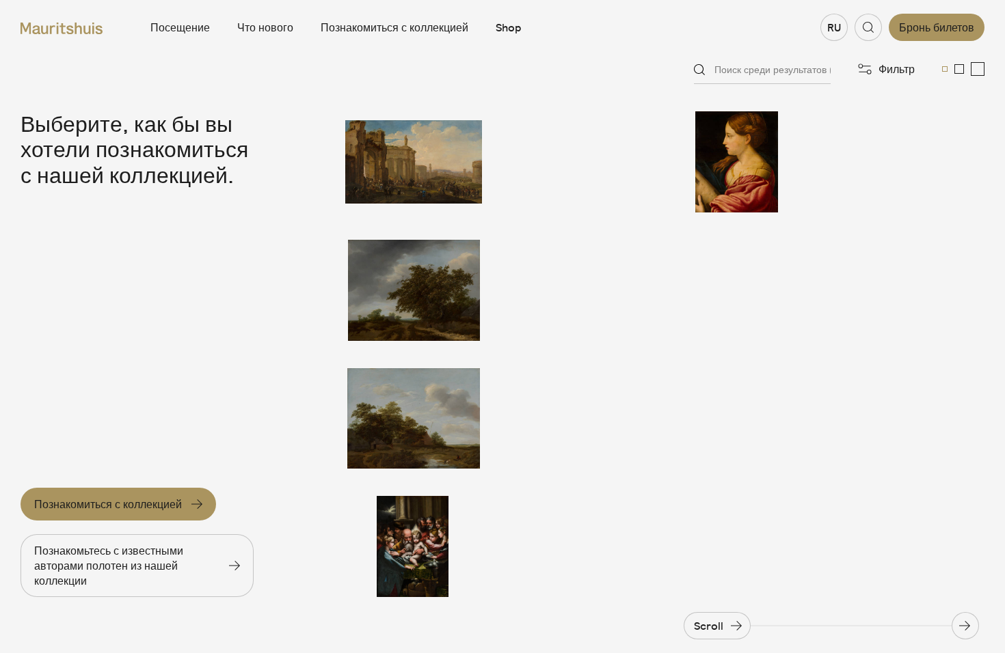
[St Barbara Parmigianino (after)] (736, 161)
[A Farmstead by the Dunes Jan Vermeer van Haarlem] (413, 418)
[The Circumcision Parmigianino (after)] (413, 546)
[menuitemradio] (945, 69)
